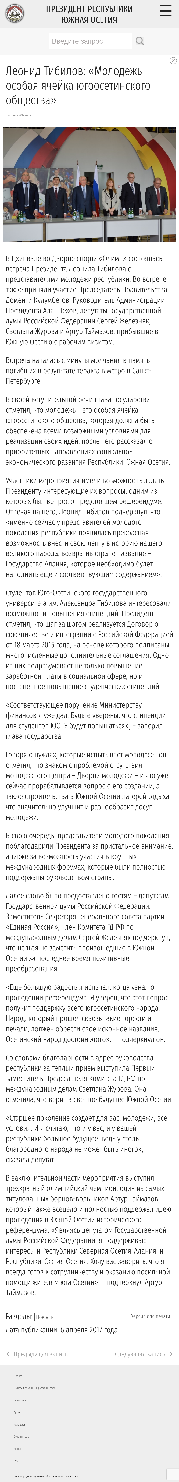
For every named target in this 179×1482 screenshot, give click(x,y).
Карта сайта (20, 1400)
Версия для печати (150, 1316)
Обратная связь (22, 1436)
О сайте (18, 1376)
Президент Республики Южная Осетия (89, 14)
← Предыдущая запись (37, 1354)
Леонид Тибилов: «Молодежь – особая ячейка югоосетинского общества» (78, 86)
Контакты (19, 1448)
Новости (45, 1317)
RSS (16, 1461)
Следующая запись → (144, 1354)
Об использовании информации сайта (35, 1388)
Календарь (19, 1424)
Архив (17, 1412)
